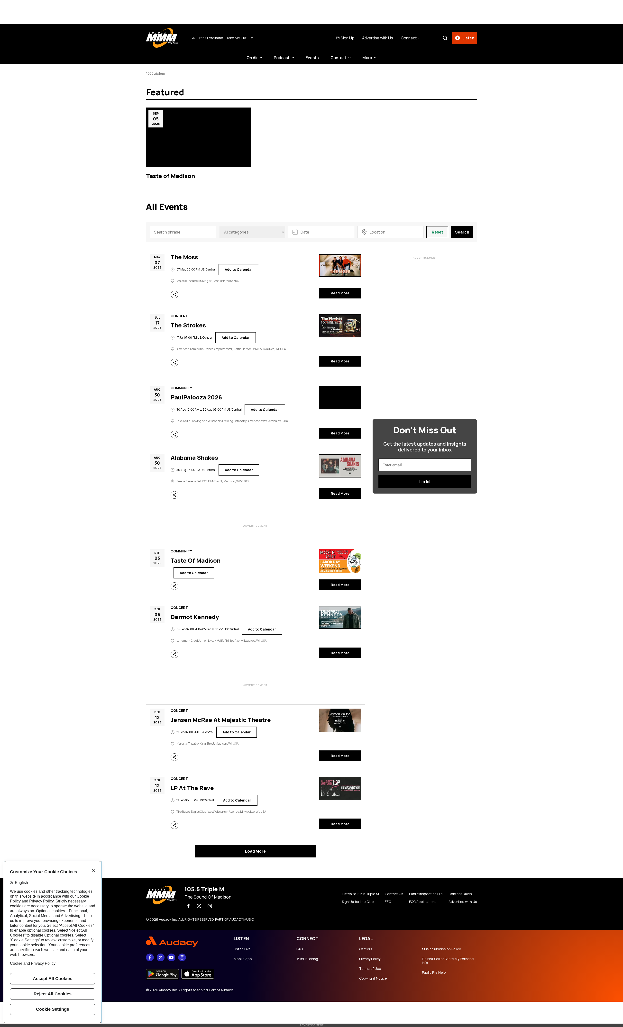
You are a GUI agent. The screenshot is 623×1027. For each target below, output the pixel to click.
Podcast (282, 57)
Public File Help (434, 972)
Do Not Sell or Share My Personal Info (448, 961)
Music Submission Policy (441, 949)
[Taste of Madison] (198, 137)
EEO (388, 902)
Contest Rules (460, 894)
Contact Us (394, 894)
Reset (437, 232)
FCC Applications (423, 902)
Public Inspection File (426, 894)
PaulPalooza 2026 (196, 397)
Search (462, 232)
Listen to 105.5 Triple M (360, 894)
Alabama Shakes (194, 457)
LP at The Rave (192, 788)
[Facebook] (188, 906)
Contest (338, 57)
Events (312, 57)
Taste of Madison (170, 176)
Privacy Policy (369, 959)
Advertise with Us (377, 38)
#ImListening (307, 959)
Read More (340, 293)
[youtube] (171, 957)
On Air (252, 57)
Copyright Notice (373, 978)
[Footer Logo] (185, 942)
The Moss (184, 257)
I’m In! (424, 481)
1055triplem (155, 73)
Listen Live (242, 949)
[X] (199, 906)
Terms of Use (370, 969)
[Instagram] (210, 906)
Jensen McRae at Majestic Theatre (221, 720)
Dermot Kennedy (195, 617)
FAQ (299, 949)
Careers (365, 949)
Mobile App (243, 959)
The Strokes (188, 325)
